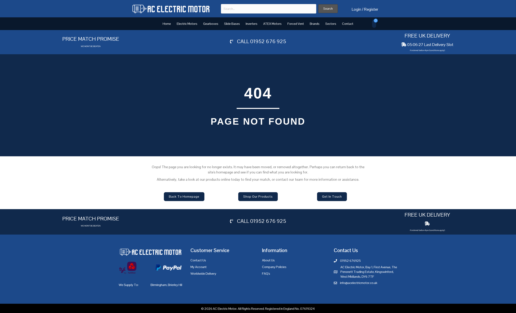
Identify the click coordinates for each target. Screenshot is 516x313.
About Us (268, 260)
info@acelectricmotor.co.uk (358, 283)
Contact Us (198, 260)
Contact (347, 24)
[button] (328, 8)
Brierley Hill (175, 285)
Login (356, 9)
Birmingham (159, 285)
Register (371, 9)
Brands (314, 24)
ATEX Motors (272, 24)
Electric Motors (187, 24)
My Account (198, 267)
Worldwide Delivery (203, 273)
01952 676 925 (268, 41)
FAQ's (266, 273)
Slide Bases (232, 24)
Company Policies (274, 267)
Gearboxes (210, 24)
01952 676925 (350, 261)
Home (167, 24)
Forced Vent (295, 24)
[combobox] (268, 9)
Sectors (330, 24)
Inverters (251, 24)
